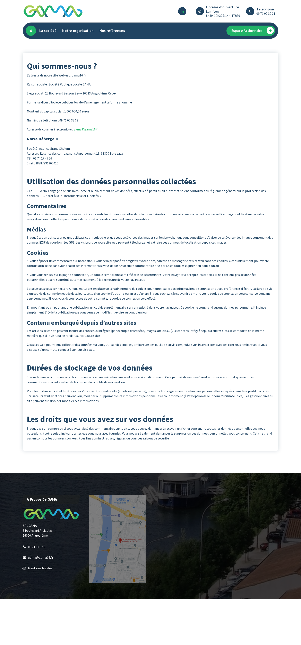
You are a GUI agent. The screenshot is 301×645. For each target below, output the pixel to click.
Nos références (112, 30)
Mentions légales (40, 568)
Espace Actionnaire (247, 30)
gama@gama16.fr (86, 129)
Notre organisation (78, 30)
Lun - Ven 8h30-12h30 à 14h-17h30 (223, 13)
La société (48, 30)
